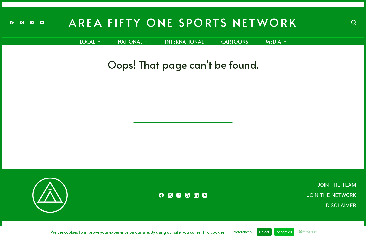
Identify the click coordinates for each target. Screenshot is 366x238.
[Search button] (228, 127)
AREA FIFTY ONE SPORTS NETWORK (183, 22)
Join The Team (336, 185)
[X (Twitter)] (22, 22)
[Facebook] (12, 22)
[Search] (353, 22)
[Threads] (187, 195)
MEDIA (273, 41)
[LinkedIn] (196, 195)
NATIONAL (130, 41)
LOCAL (87, 41)
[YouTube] (42, 22)
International (184, 41)
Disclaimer (341, 205)
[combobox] (178, 127)
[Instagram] (32, 22)
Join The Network (331, 195)
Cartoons (234, 41)
